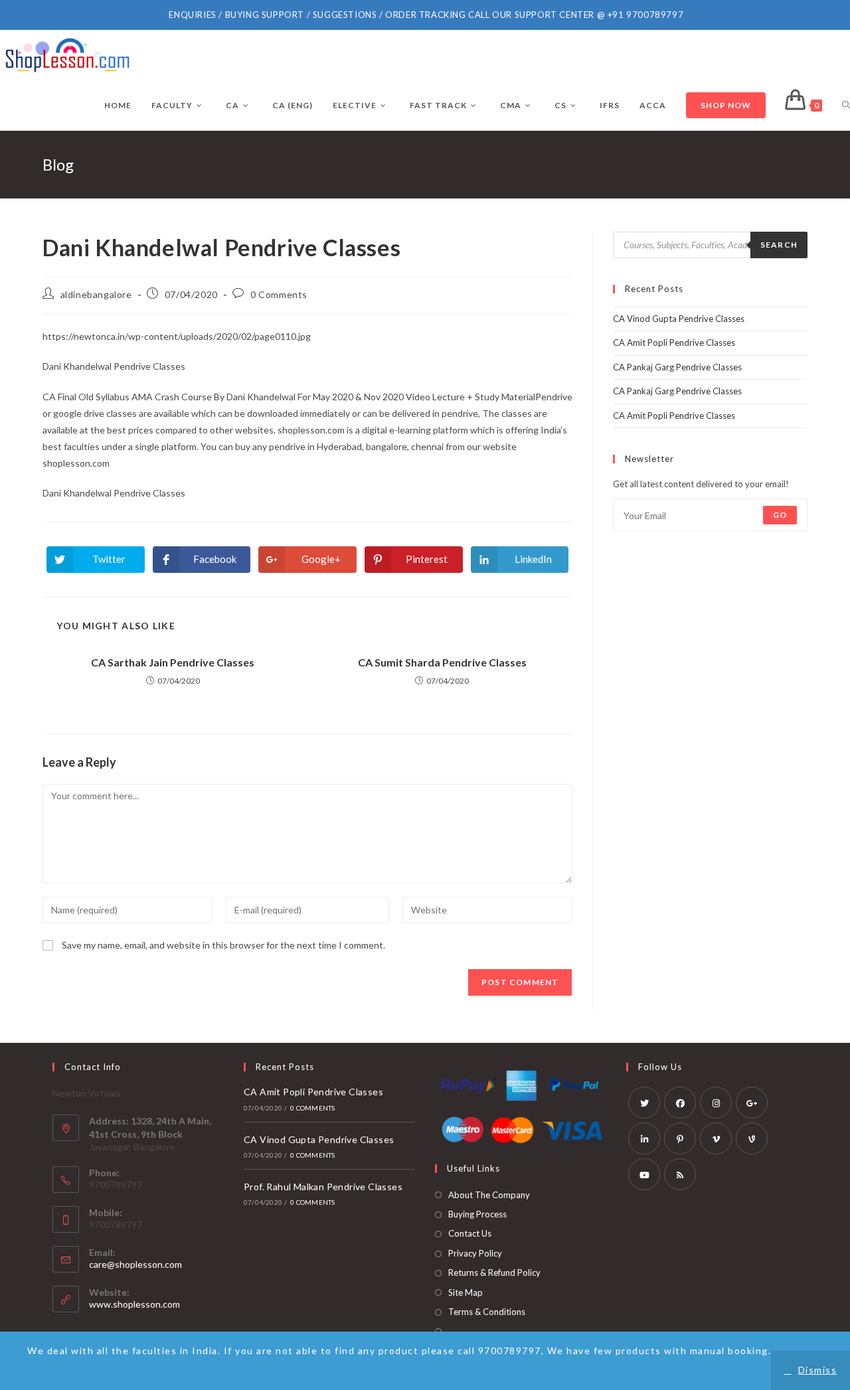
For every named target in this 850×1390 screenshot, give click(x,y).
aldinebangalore (96, 294)
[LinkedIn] (644, 1138)
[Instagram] (716, 1103)
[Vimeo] (716, 1138)
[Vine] (752, 1138)
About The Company (489, 1195)
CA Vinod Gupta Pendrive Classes (678, 318)
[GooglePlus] (752, 1103)
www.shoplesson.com (134, 1304)
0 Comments (278, 294)
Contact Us (469, 1233)
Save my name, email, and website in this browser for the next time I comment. (223, 945)
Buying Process (477, 1214)
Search (779, 245)
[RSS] (680, 1174)
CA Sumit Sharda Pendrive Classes (442, 662)
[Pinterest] (680, 1138)
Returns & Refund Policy (494, 1272)
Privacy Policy (475, 1253)
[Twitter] (644, 1103)
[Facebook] (680, 1103)
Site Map (465, 1292)
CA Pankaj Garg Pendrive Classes (677, 367)
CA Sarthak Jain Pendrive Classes (172, 662)
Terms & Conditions (486, 1311)
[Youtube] (644, 1174)
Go (780, 515)
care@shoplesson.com (135, 1264)
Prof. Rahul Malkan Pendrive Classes (323, 1186)
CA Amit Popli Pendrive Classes (674, 342)
